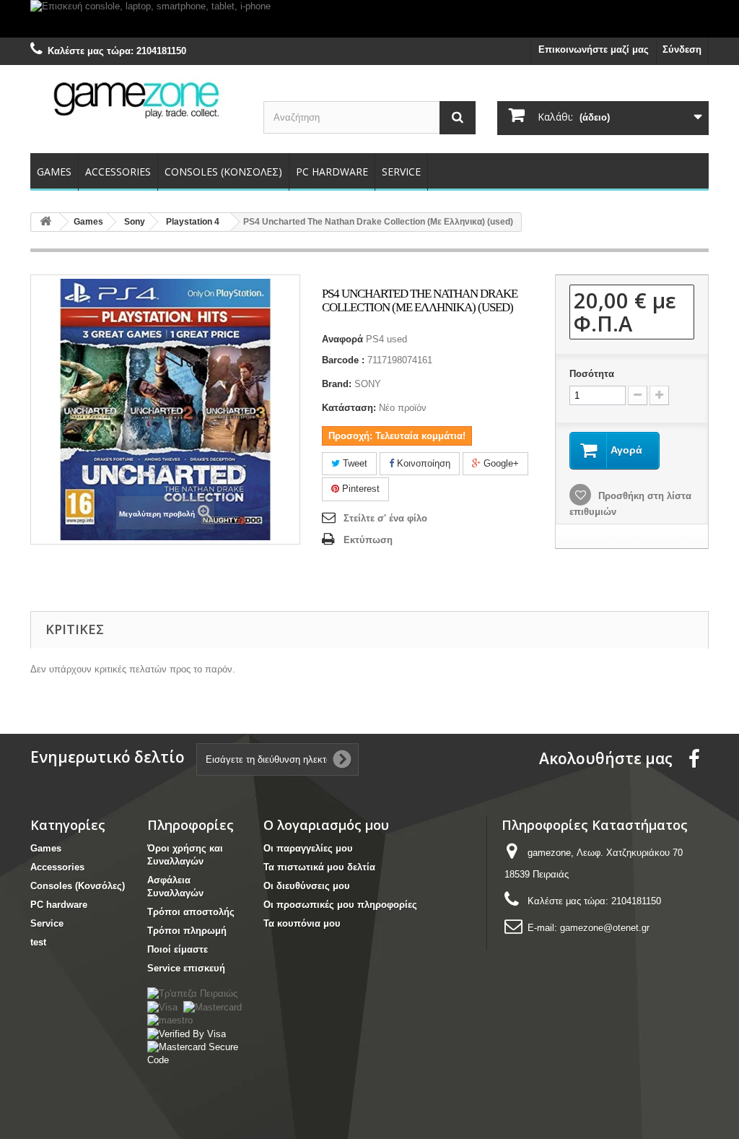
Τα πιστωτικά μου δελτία (319, 867)
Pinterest (359, 488)
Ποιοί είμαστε (177, 949)
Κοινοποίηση (422, 463)
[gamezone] (136, 99)
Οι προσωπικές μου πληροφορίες (340, 904)
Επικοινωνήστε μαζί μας (593, 49)
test (38, 942)
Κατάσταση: (349, 407)
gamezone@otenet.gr (605, 927)
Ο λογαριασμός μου (326, 824)
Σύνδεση (682, 49)
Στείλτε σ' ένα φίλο (385, 518)
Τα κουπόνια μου (302, 923)
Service (401, 171)
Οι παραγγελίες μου (308, 848)
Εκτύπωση (368, 539)
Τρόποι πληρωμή (187, 930)
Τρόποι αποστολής (191, 911)
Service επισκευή (186, 968)
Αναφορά (342, 339)
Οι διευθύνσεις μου (306, 885)
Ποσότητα (591, 373)
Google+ (500, 463)
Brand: (336, 383)
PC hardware (332, 171)
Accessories (118, 171)
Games (54, 171)
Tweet (353, 463)
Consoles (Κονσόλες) (223, 171)
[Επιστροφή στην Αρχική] (45, 222)
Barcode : (343, 360)
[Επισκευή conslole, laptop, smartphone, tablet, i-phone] (369, 19)
